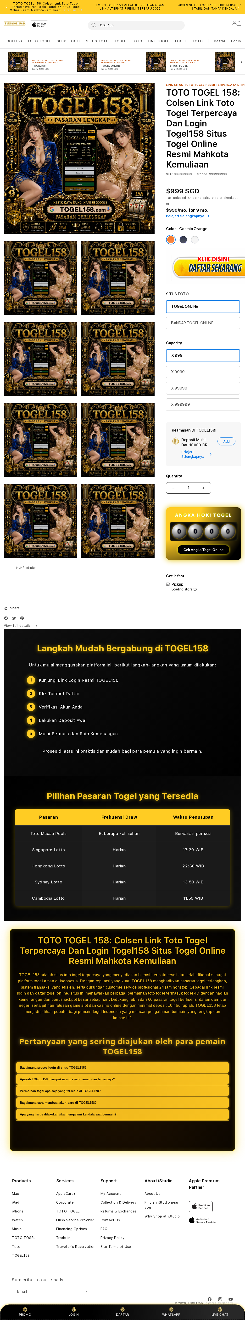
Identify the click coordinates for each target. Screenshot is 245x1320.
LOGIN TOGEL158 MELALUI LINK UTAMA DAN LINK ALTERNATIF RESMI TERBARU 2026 (130, 7)
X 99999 (179, 388)
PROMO (25, 1314)
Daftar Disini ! (71, 10)
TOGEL (120, 41)
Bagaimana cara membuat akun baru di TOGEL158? (58, 1102)
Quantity (174, 476)
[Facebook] (7, 619)
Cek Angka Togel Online (203, 550)
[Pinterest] (23, 619)
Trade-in (63, 1238)
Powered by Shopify (218, 1303)
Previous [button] (6, 7)
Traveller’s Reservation (76, 1247)
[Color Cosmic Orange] (171, 239)
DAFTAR (122, 1314)
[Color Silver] (195, 239)
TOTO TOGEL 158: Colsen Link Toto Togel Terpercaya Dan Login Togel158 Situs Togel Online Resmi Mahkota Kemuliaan (46, 7)
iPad (15, 1202)
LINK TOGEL (158, 41)
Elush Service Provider (75, 1220)
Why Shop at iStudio (162, 1216)
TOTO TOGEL (39, 41)
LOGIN (74, 1314)
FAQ (104, 1229)
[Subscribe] (85, 1292)
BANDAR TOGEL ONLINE (192, 323)
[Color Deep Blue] (183, 239)
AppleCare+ (66, 1194)
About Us (152, 1194)
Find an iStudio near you (161, 1205)
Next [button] (238, 7)
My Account (110, 1194)
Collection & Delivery (118, 1202)
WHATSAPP (171, 1314)
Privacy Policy (112, 1238)
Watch (17, 1220)
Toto (16, 1247)
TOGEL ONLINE (184, 306)
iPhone (18, 1211)
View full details (18, 626)
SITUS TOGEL (69, 41)
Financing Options (71, 1229)
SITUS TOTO (97, 41)
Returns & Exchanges (118, 1211)
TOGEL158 (13, 41)
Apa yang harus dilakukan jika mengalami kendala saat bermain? (68, 1114)
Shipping (195, 198)
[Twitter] (15, 619)
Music (17, 1229)
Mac (15, 1194)
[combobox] (136, 25)
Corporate (65, 1202)
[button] (13, 41)
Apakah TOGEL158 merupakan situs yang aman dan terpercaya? (67, 1079)
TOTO (137, 41)
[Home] (15, 23)
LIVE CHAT (220, 1314)
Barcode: (201, 174)
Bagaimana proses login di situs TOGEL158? (53, 1067)
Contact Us (110, 1220)
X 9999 (178, 372)
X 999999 (180, 404)
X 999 (176, 355)
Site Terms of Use (115, 1247)
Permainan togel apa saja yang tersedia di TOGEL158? (60, 1091)
